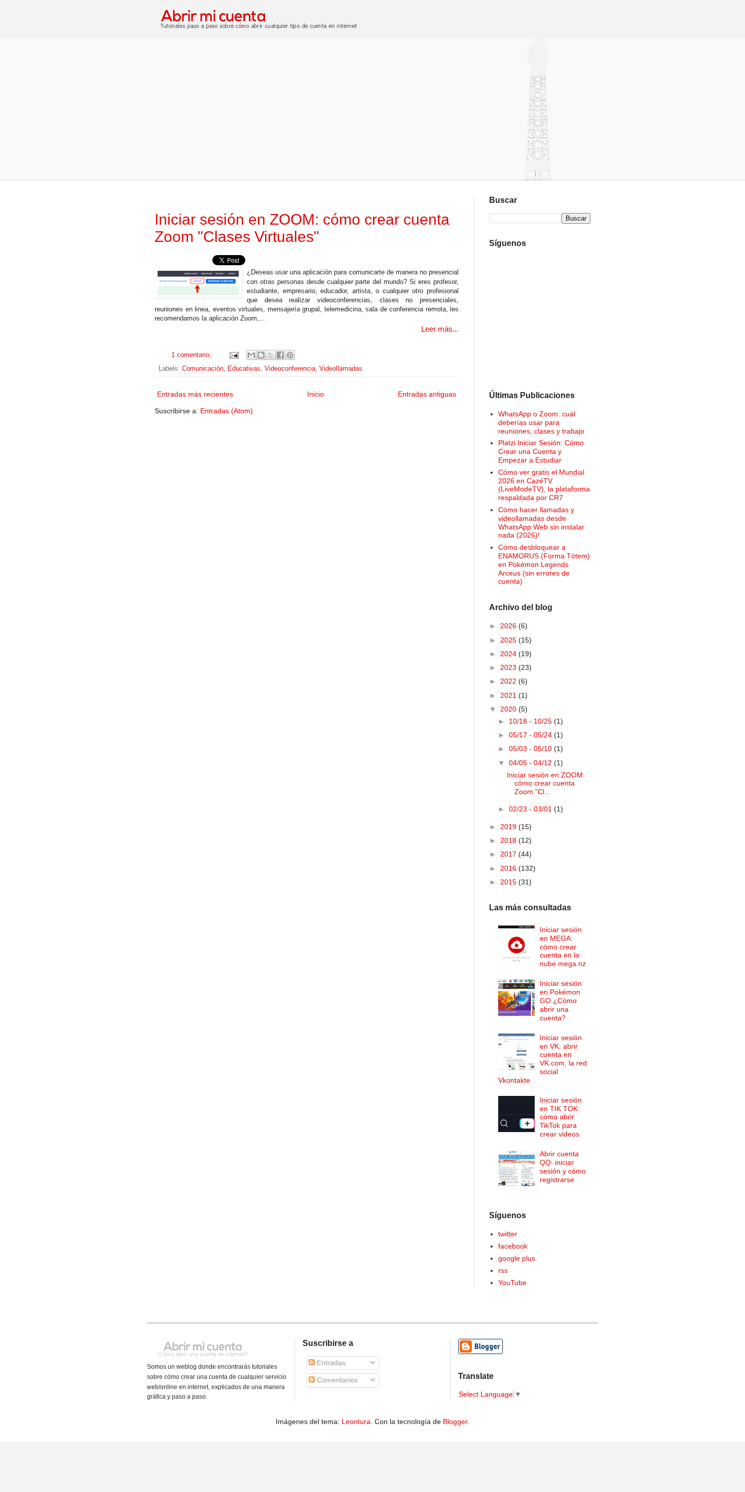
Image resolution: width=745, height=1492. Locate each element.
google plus (516, 1258)
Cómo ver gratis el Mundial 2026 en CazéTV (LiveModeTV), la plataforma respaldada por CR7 (544, 485)
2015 (509, 882)
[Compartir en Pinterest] (290, 355)
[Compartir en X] (271, 355)
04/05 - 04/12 (531, 763)
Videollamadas (340, 368)
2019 (509, 827)
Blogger (455, 1421)
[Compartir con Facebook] (280, 355)
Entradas (330, 1363)
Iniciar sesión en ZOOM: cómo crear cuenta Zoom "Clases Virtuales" (302, 228)
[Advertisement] (372, 109)
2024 (509, 654)
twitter (507, 1234)
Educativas (244, 368)
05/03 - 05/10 (531, 748)
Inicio (315, 394)
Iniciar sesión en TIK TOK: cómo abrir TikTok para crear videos (561, 1117)
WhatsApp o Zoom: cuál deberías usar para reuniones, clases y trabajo (541, 422)
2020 (509, 709)
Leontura (356, 1421)
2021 (509, 695)
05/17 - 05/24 (531, 735)
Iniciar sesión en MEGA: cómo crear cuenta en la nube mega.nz (563, 947)
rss (503, 1270)
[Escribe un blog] (261, 355)
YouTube (512, 1282)
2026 (509, 626)
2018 (509, 840)
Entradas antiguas (427, 394)
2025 (509, 640)
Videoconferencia (290, 368)
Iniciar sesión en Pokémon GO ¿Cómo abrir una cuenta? (561, 1000)
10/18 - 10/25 (531, 721)
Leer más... (440, 329)
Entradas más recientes (195, 394)
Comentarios (336, 1380)
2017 (509, 854)
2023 (509, 667)
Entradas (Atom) (226, 411)
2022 (509, 681)
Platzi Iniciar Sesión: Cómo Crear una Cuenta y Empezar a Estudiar (541, 451)
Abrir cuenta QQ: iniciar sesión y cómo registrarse (563, 1166)
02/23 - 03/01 (531, 809)
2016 (509, 868)
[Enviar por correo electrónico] (251, 355)
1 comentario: (192, 355)
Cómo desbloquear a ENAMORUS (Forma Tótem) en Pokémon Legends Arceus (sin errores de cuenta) (544, 564)
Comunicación (203, 368)
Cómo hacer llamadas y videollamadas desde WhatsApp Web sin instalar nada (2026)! (541, 522)
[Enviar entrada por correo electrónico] (233, 355)
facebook (513, 1246)
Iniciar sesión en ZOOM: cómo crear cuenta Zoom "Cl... (546, 783)
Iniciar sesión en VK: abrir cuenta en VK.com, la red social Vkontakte (542, 1059)
